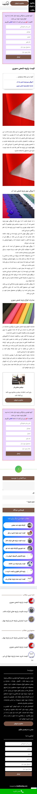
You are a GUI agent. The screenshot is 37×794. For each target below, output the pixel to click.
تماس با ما (30, 730)
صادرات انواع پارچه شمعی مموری (25, 86)
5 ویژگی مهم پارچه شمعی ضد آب (25, 82)
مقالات (32, 10)
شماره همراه (30, 502)
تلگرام (20, 730)
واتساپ (24, 730)
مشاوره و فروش (32, 5)
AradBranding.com (21, 786)
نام (33, 493)
